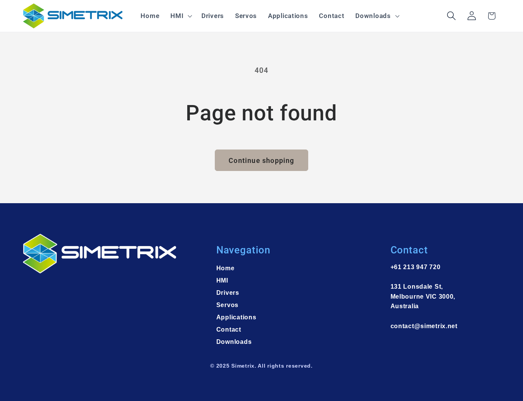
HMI (222, 280)
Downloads (234, 342)
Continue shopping (261, 160)
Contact (228, 329)
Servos (227, 305)
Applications (236, 317)
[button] (180, 16)
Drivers (227, 292)
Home (225, 268)
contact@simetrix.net (424, 326)
